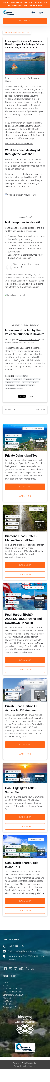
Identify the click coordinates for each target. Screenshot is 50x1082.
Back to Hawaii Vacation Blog (17, 32)
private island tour (13, 354)
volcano (10, 385)
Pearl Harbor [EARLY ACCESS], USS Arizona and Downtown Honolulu (23, 619)
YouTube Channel (36, 135)
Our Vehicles (8, 1001)
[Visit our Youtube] (32, 968)
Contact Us (8, 1004)
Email (31, 396)
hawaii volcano (12, 382)
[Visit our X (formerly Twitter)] (27, 968)
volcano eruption (14, 388)
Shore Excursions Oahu (13, 988)
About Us (7, 998)
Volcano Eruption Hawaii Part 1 (19, 143)
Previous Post (11, 409)
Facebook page (26, 138)
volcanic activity (30, 382)
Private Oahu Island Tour (22, 455)
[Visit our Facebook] (5, 968)
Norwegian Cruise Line (19, 348)
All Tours (7, 985)
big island (16, 379)
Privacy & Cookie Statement (25, 1066)
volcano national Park (29, 339)
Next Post (40, 409)
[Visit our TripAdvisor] (21, 968)
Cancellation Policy (11, 1007)
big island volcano (32, 379)
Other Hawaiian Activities (14, 995)
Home (5, 982)
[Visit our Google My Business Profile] (10, 968)
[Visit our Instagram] (15, 968)
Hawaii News (21, 376)
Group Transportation (12, 992)
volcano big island (25, 385)
